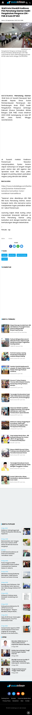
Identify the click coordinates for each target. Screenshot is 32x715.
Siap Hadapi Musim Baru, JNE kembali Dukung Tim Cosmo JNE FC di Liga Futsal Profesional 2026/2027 (19, 438)
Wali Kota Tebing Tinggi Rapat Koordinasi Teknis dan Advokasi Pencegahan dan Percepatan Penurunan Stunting (20, 425)
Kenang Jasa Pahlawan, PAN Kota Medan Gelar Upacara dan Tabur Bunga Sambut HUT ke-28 (11, 587)
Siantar (4, 255)
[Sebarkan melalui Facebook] (10, 246)
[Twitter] (13, 693)
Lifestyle (12, 429)
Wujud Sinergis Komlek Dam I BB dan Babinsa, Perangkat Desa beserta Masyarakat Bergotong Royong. (20, 327)
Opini (4, 637)
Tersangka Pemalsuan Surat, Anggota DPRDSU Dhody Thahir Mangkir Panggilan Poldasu (20, 464)
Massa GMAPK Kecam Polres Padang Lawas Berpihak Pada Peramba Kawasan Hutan (20, 451)
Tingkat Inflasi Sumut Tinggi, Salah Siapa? (19, 669)
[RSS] (22, 693)
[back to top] (28, 713)
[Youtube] (18, 693)
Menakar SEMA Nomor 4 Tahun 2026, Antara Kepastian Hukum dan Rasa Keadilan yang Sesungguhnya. (21, 644)
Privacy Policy (6, 701)
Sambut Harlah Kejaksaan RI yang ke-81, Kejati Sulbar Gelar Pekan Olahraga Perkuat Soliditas (20, 369)
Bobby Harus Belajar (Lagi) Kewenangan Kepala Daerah (21, 652)
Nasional (13, 373)
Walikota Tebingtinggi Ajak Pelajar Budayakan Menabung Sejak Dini (11, 532)
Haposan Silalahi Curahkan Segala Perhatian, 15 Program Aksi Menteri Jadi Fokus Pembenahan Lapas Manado (20, 410)
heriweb (24, 708)
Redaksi (13, 698)
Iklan (22, 701)
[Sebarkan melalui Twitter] (14, 246)
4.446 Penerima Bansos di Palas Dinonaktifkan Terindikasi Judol (9, 553)
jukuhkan (12, 255)
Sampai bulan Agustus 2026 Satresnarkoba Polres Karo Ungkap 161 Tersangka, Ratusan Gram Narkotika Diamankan (10, 631)
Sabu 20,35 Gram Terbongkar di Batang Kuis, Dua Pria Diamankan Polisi (11, 618)
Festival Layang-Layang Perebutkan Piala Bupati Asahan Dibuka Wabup (18, 354)
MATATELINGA (7, 96)
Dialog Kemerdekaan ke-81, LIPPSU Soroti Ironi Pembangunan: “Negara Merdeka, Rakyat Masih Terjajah (10, 609)
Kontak (27, 701)
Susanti (4, 259)
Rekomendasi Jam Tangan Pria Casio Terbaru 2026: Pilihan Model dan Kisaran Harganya (10, 543)
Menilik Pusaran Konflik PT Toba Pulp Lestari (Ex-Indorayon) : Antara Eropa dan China (20, 662)
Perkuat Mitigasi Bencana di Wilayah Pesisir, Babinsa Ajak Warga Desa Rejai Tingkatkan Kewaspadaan (20, 341)
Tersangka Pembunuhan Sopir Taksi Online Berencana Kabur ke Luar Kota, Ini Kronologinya (20, 395)
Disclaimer (16, 701)
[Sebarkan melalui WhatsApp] (18, 246)
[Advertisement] (16, 77)
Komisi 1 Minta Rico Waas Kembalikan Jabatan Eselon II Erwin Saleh (19, 478)
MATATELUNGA (22, 255)
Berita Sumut (14, 332)
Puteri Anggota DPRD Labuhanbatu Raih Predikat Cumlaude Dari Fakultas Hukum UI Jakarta (10, 565)
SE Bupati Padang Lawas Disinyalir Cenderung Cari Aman (9, 597)
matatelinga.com (14, 708)
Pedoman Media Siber (24, 698)
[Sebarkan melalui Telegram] (21, 246)
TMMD (12, 346)
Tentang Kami (5, 698)
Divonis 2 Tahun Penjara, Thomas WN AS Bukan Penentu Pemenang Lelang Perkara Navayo (20, 382)
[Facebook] (9, 693)
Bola (11, 442)
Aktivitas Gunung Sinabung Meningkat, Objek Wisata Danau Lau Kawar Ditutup (10, 575)
